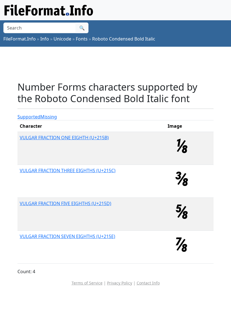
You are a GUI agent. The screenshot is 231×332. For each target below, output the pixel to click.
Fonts (82, 39)
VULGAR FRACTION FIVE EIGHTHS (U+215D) (65, 203)
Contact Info (148, 283)
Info (44, 39)
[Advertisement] (120, 64)
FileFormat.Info (19, 39)
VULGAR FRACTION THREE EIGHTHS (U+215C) (67, 170)
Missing (48, 117)
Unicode (62, 39)
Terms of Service (87, 283)
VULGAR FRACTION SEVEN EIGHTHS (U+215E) (67, 236)
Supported (28, 117)
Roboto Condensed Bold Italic (123, 39)
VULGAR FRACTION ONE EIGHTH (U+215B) (64, 137)
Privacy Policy (119, 283)
